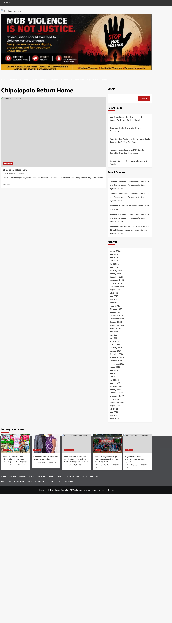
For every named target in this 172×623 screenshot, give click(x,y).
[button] (150, 80)
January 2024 (115, 351)
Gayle (112, 194)
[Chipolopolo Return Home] (53, 132)
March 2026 (115, 267)
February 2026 (116, 271)
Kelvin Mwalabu (10, 173)
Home (3, 79)
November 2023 (117, 357)
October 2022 (116, 399)
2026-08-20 (115, 465)
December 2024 (116, 316)
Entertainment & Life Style (12, 482)
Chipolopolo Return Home (15, 170)
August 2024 (115, 328)
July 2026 (114, 254)
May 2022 (114, 415)
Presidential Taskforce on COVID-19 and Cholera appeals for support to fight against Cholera (129, 185)
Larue (112, 182)
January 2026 (115, 274)
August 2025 (115, 290)
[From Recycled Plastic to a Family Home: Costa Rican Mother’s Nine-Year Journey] (76, 443)
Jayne (112, 215)
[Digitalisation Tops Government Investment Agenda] (137, 443)
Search (111, 89)
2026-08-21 (52, 462)
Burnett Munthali (10, 465)
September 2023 (117, 364)
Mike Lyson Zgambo (102, 465)
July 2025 (114, 293)
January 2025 (115, 312)
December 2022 (116, 393)
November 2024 (117, 319)
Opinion (64, 79)
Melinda (113, 227)
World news (8, 163)
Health (34, 79)
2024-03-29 (20, 173)
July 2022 (114, 409)
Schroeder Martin (40, 462)
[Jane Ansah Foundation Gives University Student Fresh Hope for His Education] (15, 443)
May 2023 (114, 377)
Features (44, 79)
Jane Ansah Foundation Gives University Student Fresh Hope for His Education (127, 118)
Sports (104, 79)
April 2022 (114, 419)
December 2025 (116, 277)
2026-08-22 (21, 465)
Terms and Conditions (36, 482)
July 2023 (114, 370)
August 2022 (115, 406)
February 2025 (116, 309)
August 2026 (115, 251)
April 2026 (114, 264)
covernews (96, 490)
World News (92, 79)
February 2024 (116, 348)
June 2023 (114, 374)
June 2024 (114, 335)
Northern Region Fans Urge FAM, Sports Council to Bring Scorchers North (127, 151)
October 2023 (116, 361)
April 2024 (114, 341)
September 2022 (117, 403)
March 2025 (115, 306)
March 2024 (115, 345)
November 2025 (117, 280)
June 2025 (114, 296)
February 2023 (116, 386)
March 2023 (115, 383)
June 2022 (114, 412)
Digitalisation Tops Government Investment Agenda (128, 162)
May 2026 (114, 261)
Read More (6, 184)
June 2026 (114, 258)
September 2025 (117, 287)
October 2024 (116, 322)
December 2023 (116, 354)
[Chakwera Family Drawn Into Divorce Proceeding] (46, 443)
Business (24, 79)
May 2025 (114, 299)
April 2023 (114, 380)
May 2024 (114, 338)
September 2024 (117, 325)
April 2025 (114, 303)
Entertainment (77, 79)
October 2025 (116, 283)
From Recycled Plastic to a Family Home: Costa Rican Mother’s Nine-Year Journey (130, 140)
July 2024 (114, 332)
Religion (54, 79)
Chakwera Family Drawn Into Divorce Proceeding (125, 129)
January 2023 (115, 390)
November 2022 (117, 396)
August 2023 (115, 367)
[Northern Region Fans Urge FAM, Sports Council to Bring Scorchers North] (107, 443)
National (13, 79)
